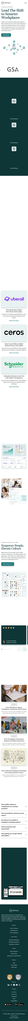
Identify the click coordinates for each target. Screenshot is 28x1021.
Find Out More (14, 119)
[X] (19, 985)
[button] (25, 3)
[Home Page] (5, 3)
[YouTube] (17, 985)
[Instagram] (14, 985)
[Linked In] (8, 985)
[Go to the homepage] (14, 910)
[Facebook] (11, 985)
